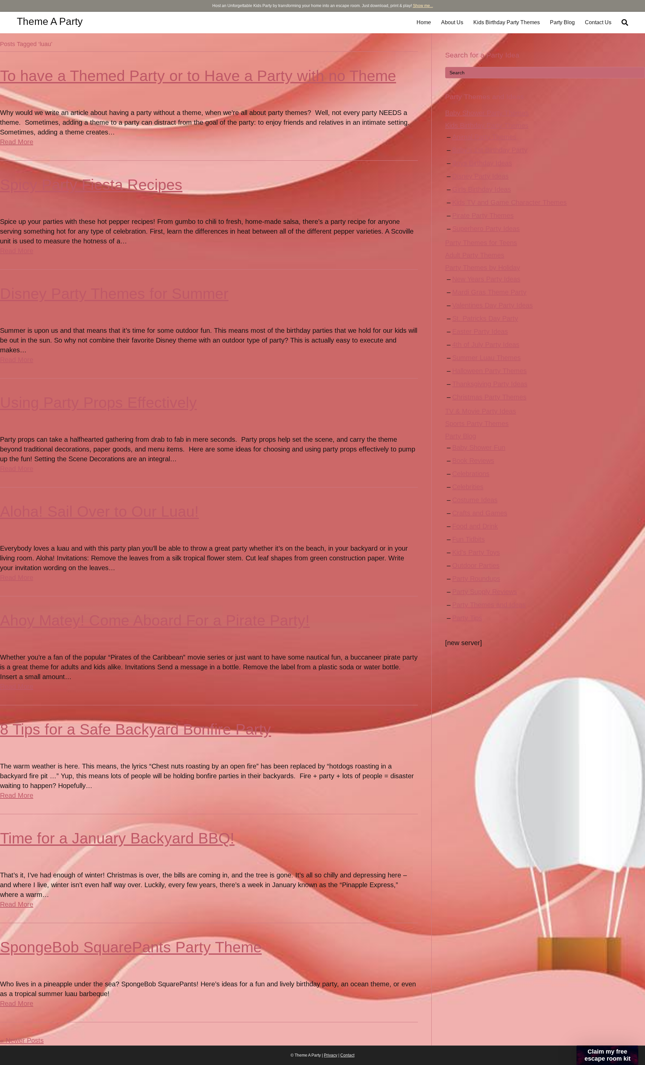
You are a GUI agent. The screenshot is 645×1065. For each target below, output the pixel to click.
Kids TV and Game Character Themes (509, 202)
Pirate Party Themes (483, 215)
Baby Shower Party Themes (487, 113)
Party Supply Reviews (484, 591)
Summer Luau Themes (486, 357)
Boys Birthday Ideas (482, 163)
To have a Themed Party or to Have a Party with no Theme (198, 75)
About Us (452, 22)
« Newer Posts (22, 1040)
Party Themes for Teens (481, 242)
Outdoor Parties (476, 565)
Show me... (423, 5)
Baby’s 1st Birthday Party (489, 150)
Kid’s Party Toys (476, 552)
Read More (16, 142)
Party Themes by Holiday (482, 267)
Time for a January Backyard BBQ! (117, 838)
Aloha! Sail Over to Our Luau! (99, 511)
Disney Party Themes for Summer (114, 293)
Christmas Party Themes (489, 397)
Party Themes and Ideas (489, 604)
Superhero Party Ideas (486, 228)
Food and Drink (475, 526)
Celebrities (467, 486)
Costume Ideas (475, 500)
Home (424, 22)
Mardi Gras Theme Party (489, 292)
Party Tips (467, 618)
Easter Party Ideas (480, 331)
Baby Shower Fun (478, 447)
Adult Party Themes (474, 255)
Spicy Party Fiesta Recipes (91, 184)
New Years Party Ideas (486, 279)
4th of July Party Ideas (485, 344)
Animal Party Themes (484, 137)
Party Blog (562, 22)
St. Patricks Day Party (485, 318)
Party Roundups (476, 578)
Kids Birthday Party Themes (506, 22)
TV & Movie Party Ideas (480, 411)
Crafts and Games (479, 513)
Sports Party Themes (477, 423)
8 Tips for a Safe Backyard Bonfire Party (135, 729)
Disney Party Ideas (480, 176)
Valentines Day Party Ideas (492, 305)
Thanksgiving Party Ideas (489, 384)
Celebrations (470, 473)
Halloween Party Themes (489, 370)
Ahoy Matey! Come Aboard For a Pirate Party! (155, 620)
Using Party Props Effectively (98, 402)
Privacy (330, 1055)
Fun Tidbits (468, 539)
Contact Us (598, 22)
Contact (347, 1055)
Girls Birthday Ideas (481, 189)
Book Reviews (473, 460)
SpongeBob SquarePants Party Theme (131, 947)
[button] (607, 1055)
